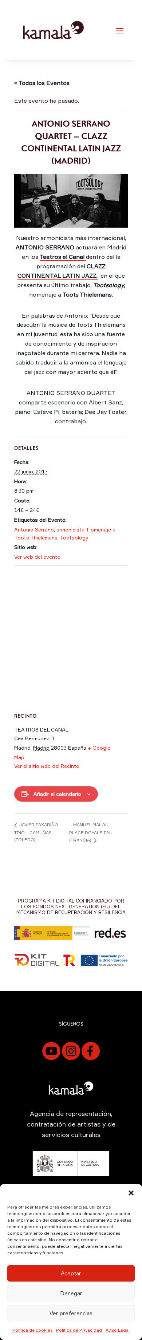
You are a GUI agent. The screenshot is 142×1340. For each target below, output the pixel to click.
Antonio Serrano (34, 529)
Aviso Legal (118, 1330)
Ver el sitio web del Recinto (46, 766)
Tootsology (74, 537)
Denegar (71, 1293)
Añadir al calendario (57, 794)
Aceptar (71, 1273)
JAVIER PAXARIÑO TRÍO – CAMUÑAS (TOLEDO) (36, 832)
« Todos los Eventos (42, 82)
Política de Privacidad (79, 1330)
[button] (131, 1193)
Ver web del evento (37, 557)
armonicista (70, 529)
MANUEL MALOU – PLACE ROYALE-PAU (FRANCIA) (91, 832)
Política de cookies (32, 1330)
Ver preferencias (71, 1313)
